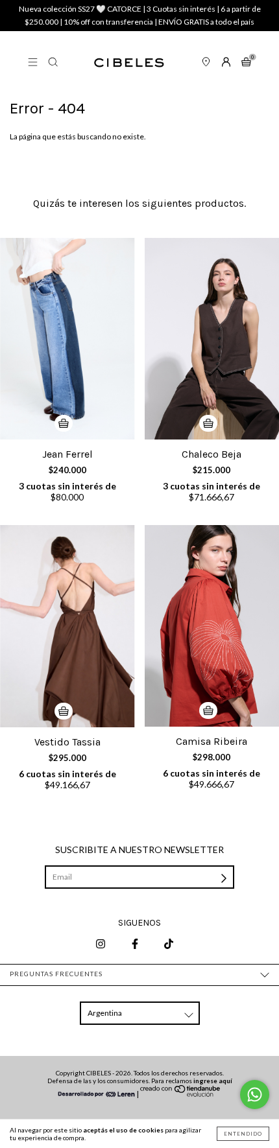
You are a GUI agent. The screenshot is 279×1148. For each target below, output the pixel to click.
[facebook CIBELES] (135, 943)
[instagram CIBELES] (101, 943)
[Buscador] (53, 63)
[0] (246, 63)
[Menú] (33, 63)
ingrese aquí (212, 1080)
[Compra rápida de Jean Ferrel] (64, 423)
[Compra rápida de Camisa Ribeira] (208, 710)
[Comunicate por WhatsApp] (254, 1094)
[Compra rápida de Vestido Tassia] (64, 711)
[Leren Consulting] (97, 1094)
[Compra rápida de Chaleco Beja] (208, 423)
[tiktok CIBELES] (168, 943)
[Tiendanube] (180, 1094)
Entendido (243, 1133)
